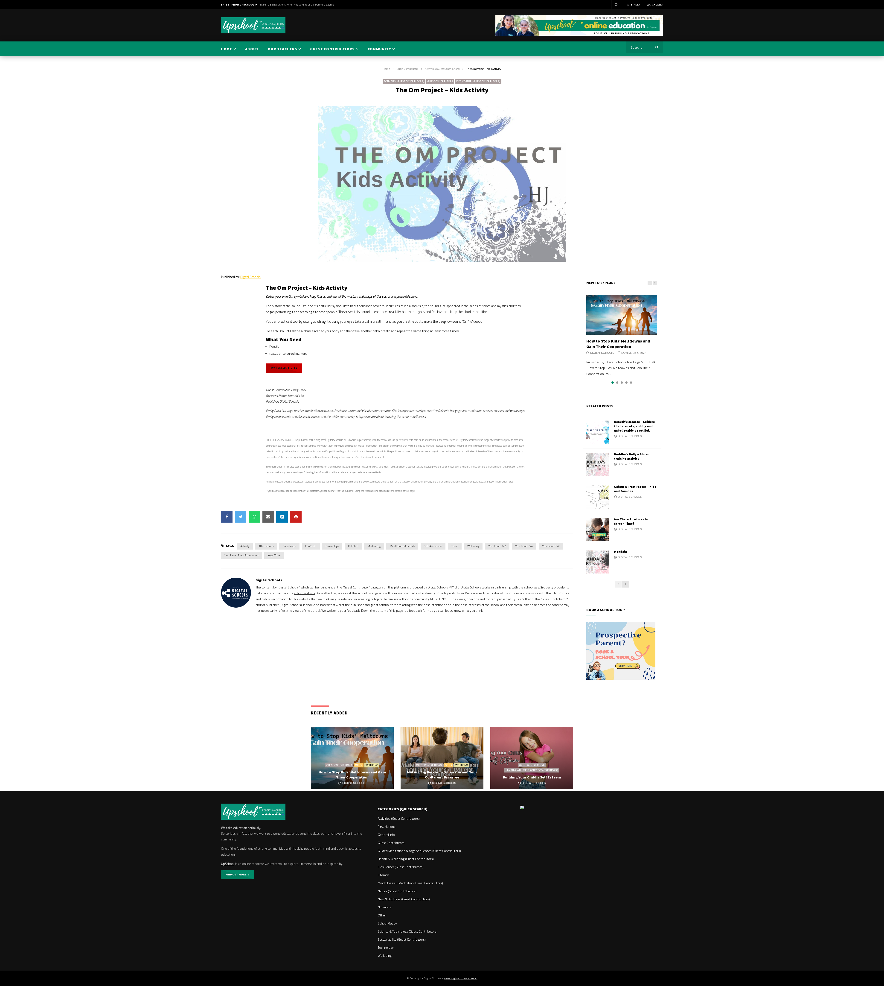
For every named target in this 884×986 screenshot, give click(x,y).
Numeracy (385, 907)
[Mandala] (597, 561)
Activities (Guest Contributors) (442, 68)
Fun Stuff (310, 546)
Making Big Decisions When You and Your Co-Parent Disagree (442, 774)
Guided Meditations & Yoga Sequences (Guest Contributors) (419, 850)
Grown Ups (332, 546)
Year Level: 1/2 (497, 546)
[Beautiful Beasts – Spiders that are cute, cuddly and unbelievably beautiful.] (597, 432)
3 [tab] (622, 382)
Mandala (620, 552)
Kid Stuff (353, 546)
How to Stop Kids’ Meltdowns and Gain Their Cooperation (618, 343)
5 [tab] (631, 382)
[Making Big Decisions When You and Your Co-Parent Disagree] (442, 758)
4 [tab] (626, 382)
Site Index (633, 4)
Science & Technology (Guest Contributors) (407, 931)
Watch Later (655, 4)
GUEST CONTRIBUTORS (332, 49)
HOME (226, 49)
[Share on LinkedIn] (282, 517)
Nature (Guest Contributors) (397, 891)
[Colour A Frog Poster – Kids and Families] (597, 497)
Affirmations (266, 546)
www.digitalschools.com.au (460, 978)
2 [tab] (617, 382)
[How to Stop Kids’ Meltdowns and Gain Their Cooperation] (621, 315)
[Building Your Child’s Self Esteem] (531, 758)
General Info (386, 834)
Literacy (383, 874)
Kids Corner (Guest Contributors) (478, 81)
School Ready (387, 923)
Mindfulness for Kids (402, 546)
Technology (386, 947)
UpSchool (227, 863)
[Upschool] (253, 25)
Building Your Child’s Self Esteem (280, 4)
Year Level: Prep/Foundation (241, 555)
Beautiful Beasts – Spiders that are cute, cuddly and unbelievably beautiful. (634, 426)
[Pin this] (296, 517)
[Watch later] (615, 4)
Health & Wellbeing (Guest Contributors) (532, 770)
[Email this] (268, 517)
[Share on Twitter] (240, 517)
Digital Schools (250, 276)
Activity (244, 546)
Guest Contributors (407, 68)
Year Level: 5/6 (551, 546)
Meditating (374, 546)
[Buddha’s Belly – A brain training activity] (597, 464)
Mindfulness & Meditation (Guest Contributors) (410, 883)
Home (386, 68)
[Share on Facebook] (227, 517)
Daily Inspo (289, 546)
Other (358, 765)
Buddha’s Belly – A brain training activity (632, 456)
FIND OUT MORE (237, 874)
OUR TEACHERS (282, 49)
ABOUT (252, 49)
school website (304, 593)
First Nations (386, 826)
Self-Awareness (433, 546)
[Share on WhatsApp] (254, 517)
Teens (454, 546)
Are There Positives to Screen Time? (631, 521)
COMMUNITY (379, 49)
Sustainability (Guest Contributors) (402, 939)
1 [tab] (612, 382)
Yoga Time (274, 555)
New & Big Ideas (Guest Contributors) (404, 899)
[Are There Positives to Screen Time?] (597, 529)
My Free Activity (283, 368)
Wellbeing (473, 546)
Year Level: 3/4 (524, 546)
